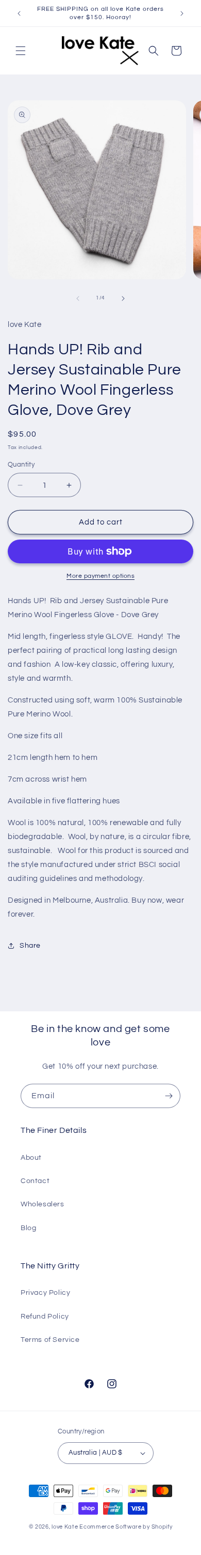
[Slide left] (77, 298)
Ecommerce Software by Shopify (125, 1527)
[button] (20, 50)
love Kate (65, 1527)
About (31, 1157)
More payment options (100, 576)
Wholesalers (42, 1204)
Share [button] (30, 945)
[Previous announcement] (19, 13)
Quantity (21, 464)
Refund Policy (45, 1316)
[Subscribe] (168, 1096)
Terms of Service (50, 1339)
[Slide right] (123, 298)
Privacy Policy (45, 1292)
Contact (35, 1181)
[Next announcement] (182, 13)
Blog (28, 1228)
